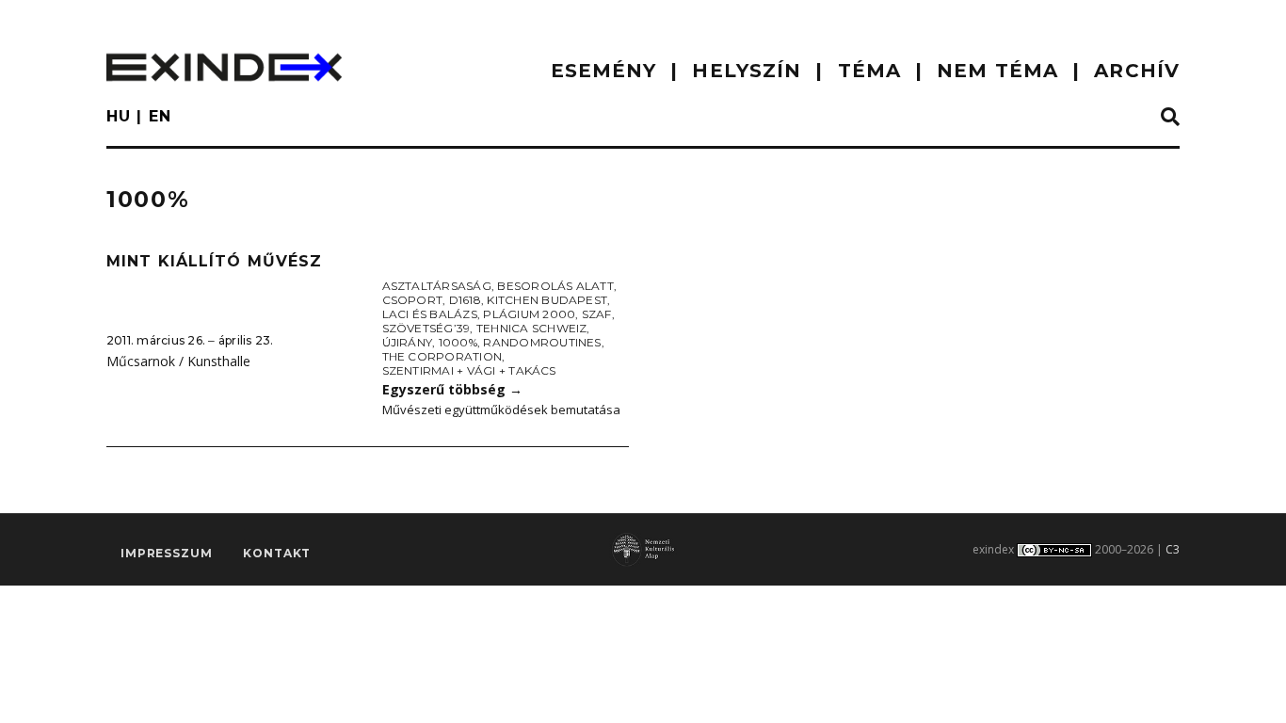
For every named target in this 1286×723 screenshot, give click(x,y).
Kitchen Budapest (547, 300)
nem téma (997, 70)
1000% (458, 342)
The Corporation (442, 356)
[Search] (1170, 117)
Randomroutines (542, 342)
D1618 (465, 300)
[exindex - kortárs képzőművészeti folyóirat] (224, 67)
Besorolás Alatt (555, 286)
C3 (1172, 549)
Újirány (407, 342)
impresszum (166, 553)
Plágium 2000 (529, 314)
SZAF (597, 314)
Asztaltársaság (436, 286)
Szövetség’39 (426, 328)
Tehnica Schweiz (531, 328)
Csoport (412, 300)
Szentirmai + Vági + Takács (469, 370)
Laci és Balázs (429, 314)
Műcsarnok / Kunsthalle (178, 361)
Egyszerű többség (452, 389)
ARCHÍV (1137, 70)
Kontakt (277, 553)
